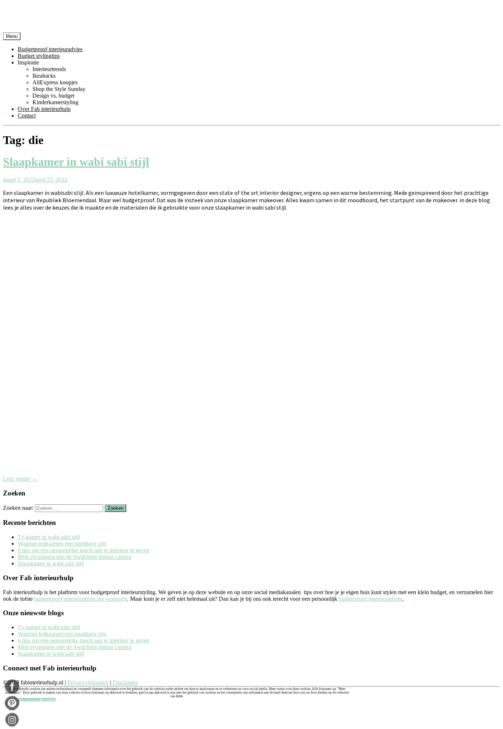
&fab (251, 17)
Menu (12, 36)
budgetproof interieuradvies (370, 599)
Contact (27, 115)
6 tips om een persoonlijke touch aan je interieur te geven (84, 550)
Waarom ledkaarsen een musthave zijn (62, 543)
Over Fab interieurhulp (44, 109)
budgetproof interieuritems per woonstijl (80, 599)
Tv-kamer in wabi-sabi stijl (49, 537)
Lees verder (20, 479)
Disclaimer (125, 682)
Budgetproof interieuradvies (50, 49)
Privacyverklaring (88, 682)
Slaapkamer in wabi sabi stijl (76, 161)
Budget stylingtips (39, 56)
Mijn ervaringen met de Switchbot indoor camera (74, 557)
